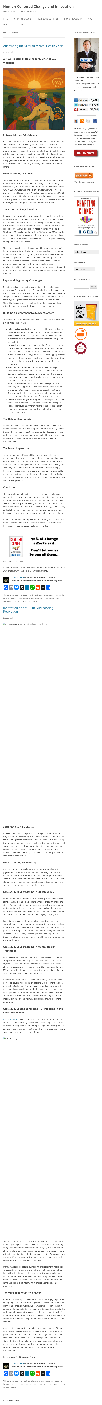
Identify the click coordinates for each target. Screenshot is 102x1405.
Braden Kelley (36, 601)
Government (28, 595)
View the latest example (84, 182)
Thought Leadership (73, 19)
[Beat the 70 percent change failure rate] (34, 546)
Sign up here (18, 577)
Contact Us (8, 25)
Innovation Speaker (22, 19)
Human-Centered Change (47, 19)
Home (5, 19)
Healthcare (38, 595)
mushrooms (33, 1384)
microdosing (23, 1384)
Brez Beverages (10, 1019)
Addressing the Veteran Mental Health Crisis (33, 46)
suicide (41, 598)
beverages (55, 1381)
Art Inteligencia (11, 1387)
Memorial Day (16, 598)
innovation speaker (81, 87)
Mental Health (28, 598)
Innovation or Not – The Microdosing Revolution (28, 609)
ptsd (36, 598)
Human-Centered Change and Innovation (38, 6)
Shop (21, 25)
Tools (89, 19)
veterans (48, 598)
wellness (46, 1384)
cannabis (13, 1384)
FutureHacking (80, 84)
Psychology (47, 595)
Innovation (36, 1381)
